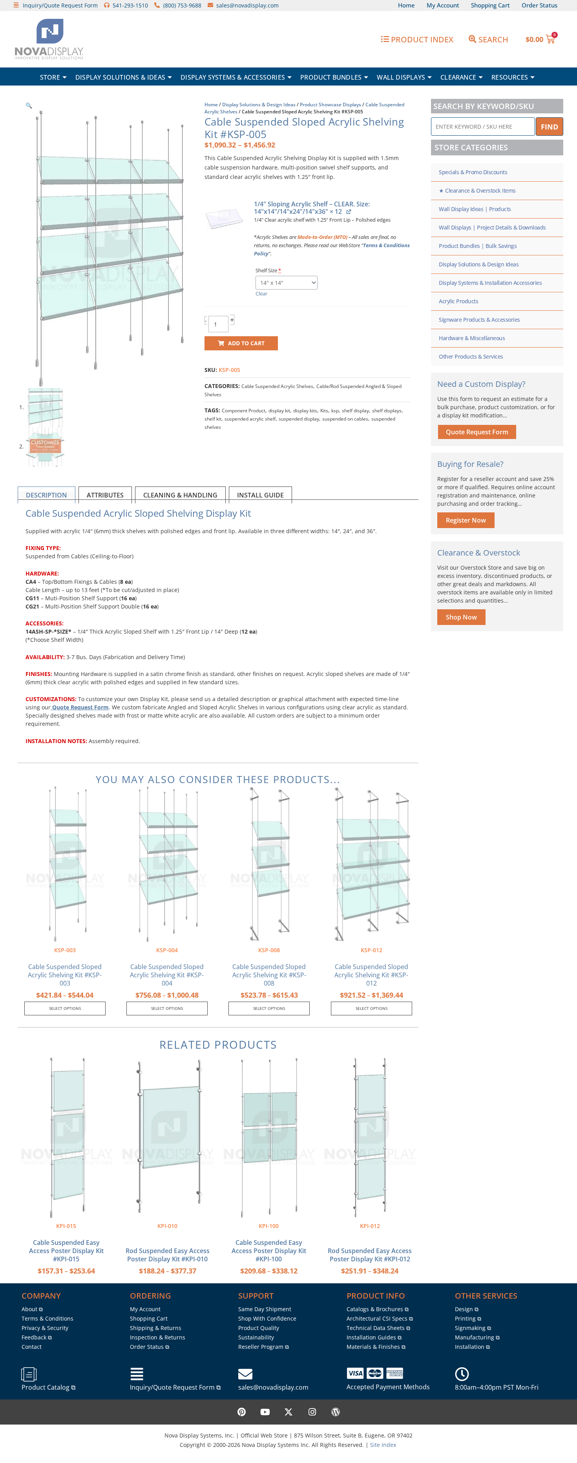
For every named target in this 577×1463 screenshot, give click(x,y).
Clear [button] (261, 293)
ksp (335, 410)
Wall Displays (401, 77)
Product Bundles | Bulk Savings (478, 246)
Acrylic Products (458, 301)
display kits (305, 410)
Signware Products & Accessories (479, 319)
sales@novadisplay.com (273, 1387)
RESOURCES (509, 77)
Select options (65, 1008)
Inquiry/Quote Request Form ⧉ (175, 1387)
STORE (50, 77)
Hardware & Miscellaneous (472, 338)
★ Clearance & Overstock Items (477, 190)
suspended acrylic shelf (250, 418)
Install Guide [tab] (260, 495)
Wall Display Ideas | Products (475, 209)
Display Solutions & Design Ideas (259, 104)
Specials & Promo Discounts (473, 172)
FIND (549, 126)
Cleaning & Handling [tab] (180, 495)
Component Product (243, 410)
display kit (279, 410)
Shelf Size (268, 270)
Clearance (458, 77)
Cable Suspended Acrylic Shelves (277, 386)
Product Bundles (331, 77)
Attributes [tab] (105, 495)
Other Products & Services (471, 356)
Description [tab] (46, 495)
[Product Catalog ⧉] (29, 1374)
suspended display (299, 418)
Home (211, 104)
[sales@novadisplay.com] (245, 1374)
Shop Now (461, 617)
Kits (324, 410)
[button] (29, 105)
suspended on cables (345, 418)
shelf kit (213, 418)
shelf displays (387, 410)
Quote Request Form (80, 707)
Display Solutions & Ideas (120, 77)
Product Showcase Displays (330, 104)
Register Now (466, 520)
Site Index (383, 1444)
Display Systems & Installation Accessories (490, 282)
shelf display (355, 410)
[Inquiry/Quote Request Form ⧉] (137, 1374)
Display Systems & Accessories (233, 77)
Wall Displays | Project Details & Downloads (492, 227)
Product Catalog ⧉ (48, 1387)
